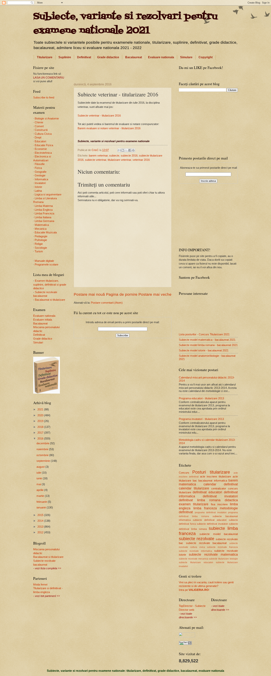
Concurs (184, 472)
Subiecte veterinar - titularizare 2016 (99, 115)
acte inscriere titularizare (215, 476)
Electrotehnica (43, 152)
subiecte (114, 155)
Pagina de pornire (121, 294)
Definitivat (84, 57)
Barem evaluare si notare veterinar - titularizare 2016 (109, 128)
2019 (40, 421)
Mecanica (40, 228)
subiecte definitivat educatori (210, 520)
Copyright (206, 57)
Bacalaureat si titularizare (50, 299)
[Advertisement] (122, 70)
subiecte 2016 (129, 155)
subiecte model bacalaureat (218, 534)
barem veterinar (98, 155)
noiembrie (43, 449)
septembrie (44, 460)
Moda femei (40, 584)
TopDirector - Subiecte (192, 605)
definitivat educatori (207, 492)
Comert (39, 126)
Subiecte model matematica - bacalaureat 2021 (207, 339)
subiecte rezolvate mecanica (193, 558)
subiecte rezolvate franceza (222, 547)
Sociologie (41, 247)
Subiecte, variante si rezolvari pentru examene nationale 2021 (125, 24)
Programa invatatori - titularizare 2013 (201, 419)
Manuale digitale (44, 260)
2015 (40, 515)
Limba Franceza (44, 213)
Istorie (38, 186)
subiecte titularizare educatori (196, 562)
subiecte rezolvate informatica (195, 551)
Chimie (39, 122)
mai (39, 484)
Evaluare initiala (42, 319)
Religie (39, 243)
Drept (38, 137)
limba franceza (205, 508)
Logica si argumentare (48, 194)
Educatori (40, 141)
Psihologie (41, 240)
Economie (41, 148)
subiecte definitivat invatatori (212, 523)
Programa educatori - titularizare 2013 (201, 398)
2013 (40, 526)
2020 (40, 415)
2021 (40, 409)
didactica (231, 500)
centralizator (218, 488)
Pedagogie (41, 236)
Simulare (186, 57)
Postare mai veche (154, 294)
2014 (40, 520)
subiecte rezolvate (196, 538)
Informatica (41, 179)
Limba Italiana (43, 217)
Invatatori (40, 183)
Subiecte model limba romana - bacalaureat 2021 (208, 345)
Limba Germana (44, 221)
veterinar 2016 (141, 159)
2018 (40, 426)
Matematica (42, 224)
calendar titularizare (194, 488)
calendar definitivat (221, 484)
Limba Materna (44, 205)
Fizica (38, 167)
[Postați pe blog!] (123, 150)
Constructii (41, 129)
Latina (38, 190)
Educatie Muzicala (46, 232)
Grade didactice (108, 57)
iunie (40, 478)
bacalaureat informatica (212, 480)
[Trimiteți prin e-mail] (119, 150)
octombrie (43, 455)
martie (41, 495)
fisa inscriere (219, 504)
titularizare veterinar (119, 159)
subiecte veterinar (95, 159)
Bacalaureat (133, 57)
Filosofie (40, 164)
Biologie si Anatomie (47, 118)
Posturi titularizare (211, 472)
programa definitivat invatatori (211, 512)
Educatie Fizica (44, 145)
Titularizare (44, 57)
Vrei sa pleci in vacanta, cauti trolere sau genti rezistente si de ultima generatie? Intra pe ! (206, 586)
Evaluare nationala (161, 57)
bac (195, 480)
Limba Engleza (44, 209)
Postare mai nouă (89, 294)
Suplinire (64, 57)
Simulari (38, 342)
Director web (186, 609)
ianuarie (42, 507)
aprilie (40, 490)
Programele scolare (46, 264)
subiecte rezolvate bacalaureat (206, 543)
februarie (42, 501)
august (41, 466)
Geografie (40, 171)
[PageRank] (185, 643)
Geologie (40, 175)
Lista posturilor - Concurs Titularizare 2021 (204, 334)
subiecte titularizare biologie (223, 558)
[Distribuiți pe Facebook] (130, 150)
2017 (40, 432)
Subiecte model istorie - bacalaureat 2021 (203, 350)
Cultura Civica (43, 133)
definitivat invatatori (220, 496)
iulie (39, 472)
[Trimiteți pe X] (126, 150)
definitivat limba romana (199, 500)
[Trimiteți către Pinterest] (133, 150)
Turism (39, 251)
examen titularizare (193, 504)
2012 (40, 532)
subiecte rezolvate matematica (213, 554)
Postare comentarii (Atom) (107, 302)
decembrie (43, 443)
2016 (40, 438)
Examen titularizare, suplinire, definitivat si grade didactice (49, 284)
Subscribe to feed (43, 97)
